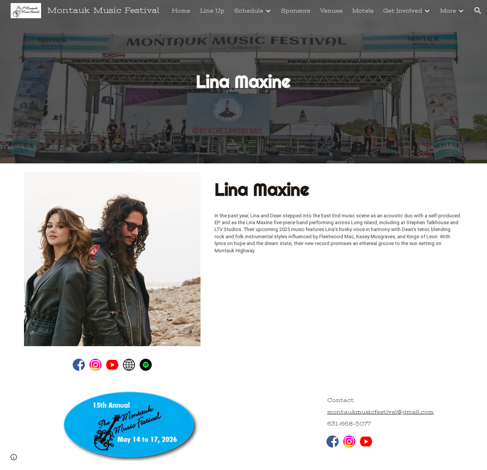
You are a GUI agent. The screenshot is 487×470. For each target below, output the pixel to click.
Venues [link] (331, 11)
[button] (478, 11)
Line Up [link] (212, 11)
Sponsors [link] (295, 11)
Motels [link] (362, 11)
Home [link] (181, 11)
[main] (243, 82)
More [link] (448, 11)
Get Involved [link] (402, 11)
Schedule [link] (248, 11)
